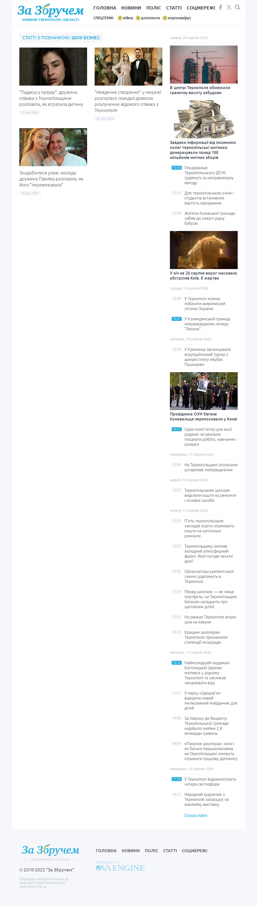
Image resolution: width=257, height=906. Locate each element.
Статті (174, 7)
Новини (131, 7)
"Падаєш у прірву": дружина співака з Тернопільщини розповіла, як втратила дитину (51, 98)
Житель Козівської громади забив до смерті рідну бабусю (209, 218)
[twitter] (229, 8)
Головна (104, 7)
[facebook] (220, 8)
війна (128, 18)
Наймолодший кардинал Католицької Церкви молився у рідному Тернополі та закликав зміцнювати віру (207, 672)
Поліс (153, 7)
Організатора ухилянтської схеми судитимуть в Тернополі (209, 576)
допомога (150, 18)
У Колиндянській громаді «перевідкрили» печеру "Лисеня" (207, 324)
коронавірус (179, 18)
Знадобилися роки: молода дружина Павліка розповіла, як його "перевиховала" (51, 178)
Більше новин (195, 815)
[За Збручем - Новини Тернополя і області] (51, 10)
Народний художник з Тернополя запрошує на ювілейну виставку (206, 799)
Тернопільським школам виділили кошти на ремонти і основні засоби (210, 495)
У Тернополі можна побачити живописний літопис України (204, 303)
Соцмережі (201, 7)
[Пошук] (237, 7)
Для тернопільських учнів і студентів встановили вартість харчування (209, 198)
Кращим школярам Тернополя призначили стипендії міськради (205, 637)
